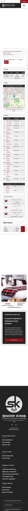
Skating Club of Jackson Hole (9, 471)
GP (21, 118)
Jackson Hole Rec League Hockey (10, 474)
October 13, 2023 (16, 212)
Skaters (8, 118)
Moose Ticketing (6, 442)
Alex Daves (9, 125)
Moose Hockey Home (8, 54)
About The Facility (6, 487)
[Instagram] (4, 1)
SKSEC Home (6, 51)
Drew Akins (9, 123)
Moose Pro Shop (6, 444)
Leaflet (6, 107)
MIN (22, 184)
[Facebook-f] (1, 1)
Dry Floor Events (6, 458)
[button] (14, 96)
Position (16, 118)
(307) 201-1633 (14, 428)
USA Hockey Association (16, 51)
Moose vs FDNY (16, 203)
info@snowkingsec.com (14, 429)
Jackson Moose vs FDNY (16, 210)
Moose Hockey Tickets (7, 455)
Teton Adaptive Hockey (7, 476)
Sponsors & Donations (7, 492)
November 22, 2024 (16, 199)
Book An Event (5, 489)
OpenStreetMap (16, 107)
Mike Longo (9, 120)
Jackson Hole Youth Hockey (9, 469)
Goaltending (9, 184)
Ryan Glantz (9, 144)
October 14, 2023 (16, 206)
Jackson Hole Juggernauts (8, 479)
